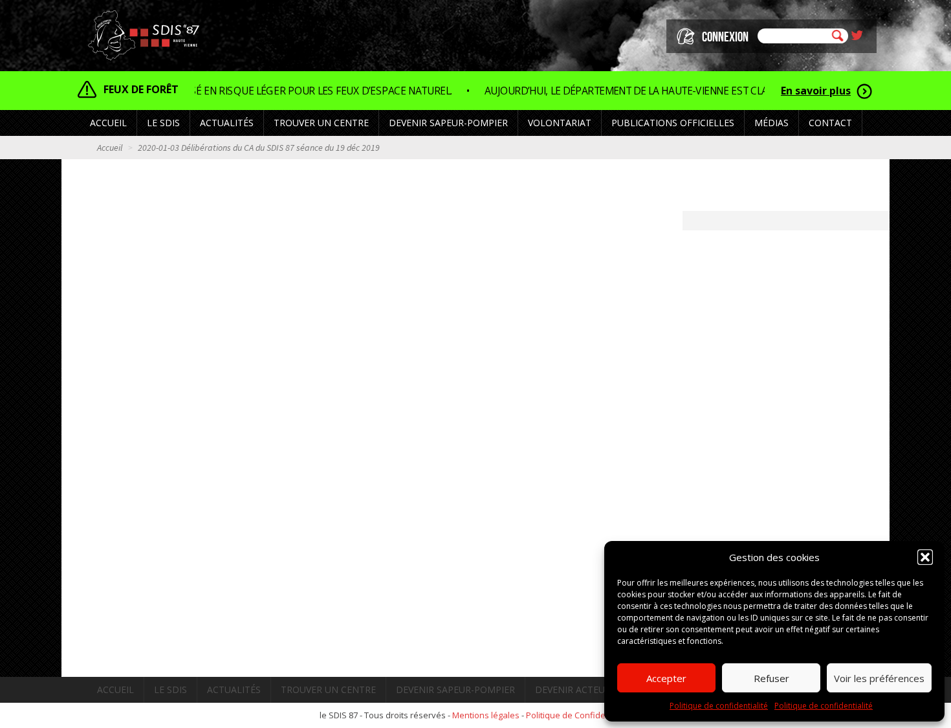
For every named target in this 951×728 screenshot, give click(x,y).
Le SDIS (170, 689)
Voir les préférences (879, 678)
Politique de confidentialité (719, 705)
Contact (830, 122)
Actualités (227, 122)
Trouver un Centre (321, 122)
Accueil (108, 122)
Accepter (666, 678)
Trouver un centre (328, 689)
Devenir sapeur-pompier (455, 689)
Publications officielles (672, 122)
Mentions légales (485, 715)
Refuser (771, 678)
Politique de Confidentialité (579, 715)
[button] (925, 557)
